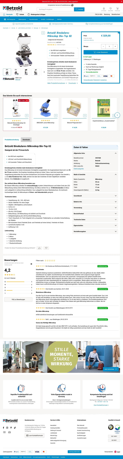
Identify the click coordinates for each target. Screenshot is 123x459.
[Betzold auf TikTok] (15, 428)
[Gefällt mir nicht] (46, 248)
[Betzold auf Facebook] (3, 428)
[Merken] (43, 32)
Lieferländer (53, 433)
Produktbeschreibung (12, 140)
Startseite (5, 28)
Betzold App (53, 435)
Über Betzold (80, 425)
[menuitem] (98, 14)
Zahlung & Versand (55, 430)
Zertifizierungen (81, 435)
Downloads (26, 140)
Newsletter (53, 425)
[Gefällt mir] (39, 248)
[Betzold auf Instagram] (7, 428)
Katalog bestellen (55, 428)
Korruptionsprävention (39, 457)
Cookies (63, 457)
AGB (20, 457)
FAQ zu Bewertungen (18, 299)
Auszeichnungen (81, 438)
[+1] (115, 46)
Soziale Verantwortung (83, 430)
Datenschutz (14, 457)
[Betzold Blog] (9, 432)
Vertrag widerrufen (74, 451)
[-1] (103, 46)
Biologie (36, 28)
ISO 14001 (114, 436)
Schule (13, 28)
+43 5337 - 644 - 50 (102, 401)
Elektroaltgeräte (79, 169)
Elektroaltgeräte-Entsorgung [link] (58, 440)
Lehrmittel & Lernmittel (24, 28)
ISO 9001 (114, 440)
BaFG (48, 457)
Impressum (6, 457)
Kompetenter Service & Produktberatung (59, 5)
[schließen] (121, 1)
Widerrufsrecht (27, 457)
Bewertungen (55, 457)
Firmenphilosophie (82, 428)
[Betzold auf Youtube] (4, 432)
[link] (110, 9)
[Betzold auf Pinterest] (11, 428)
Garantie (52, 443)
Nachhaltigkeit (81, 433)
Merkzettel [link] (53, 438)
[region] (61, 198)
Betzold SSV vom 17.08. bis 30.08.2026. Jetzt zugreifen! (60, 1)
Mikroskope (44, 28)
